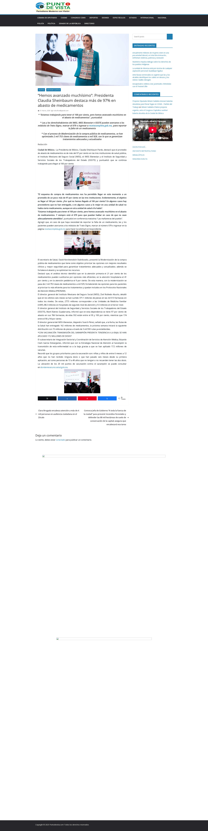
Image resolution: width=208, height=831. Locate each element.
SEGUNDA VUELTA (140, 159)
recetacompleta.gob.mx (100, 125)
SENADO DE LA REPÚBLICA (70, 23)
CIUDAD (64, 18)
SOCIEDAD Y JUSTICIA (53, 90)
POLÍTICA (51, 23)
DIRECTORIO (89, 23)
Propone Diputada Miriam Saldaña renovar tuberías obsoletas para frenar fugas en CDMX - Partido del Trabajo (153, 104)
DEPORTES (93, 18)
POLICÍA (40, 23)
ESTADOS (133, 18)
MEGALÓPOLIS (138, 155)
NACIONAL (162, 18)
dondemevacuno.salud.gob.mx (54, 367)
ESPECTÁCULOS (119, 18)
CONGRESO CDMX (78, 18)
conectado (60, 440)
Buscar (170, 36)
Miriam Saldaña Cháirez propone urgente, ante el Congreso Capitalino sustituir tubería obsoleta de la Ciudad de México (150, 110)
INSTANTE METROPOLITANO (144, 151)
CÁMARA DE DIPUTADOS (47, 18)
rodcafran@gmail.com (60, 111)
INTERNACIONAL (147, 18)
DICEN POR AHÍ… (139, 147)
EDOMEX (105, 18)
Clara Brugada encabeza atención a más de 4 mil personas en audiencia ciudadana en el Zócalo (58, 414)
